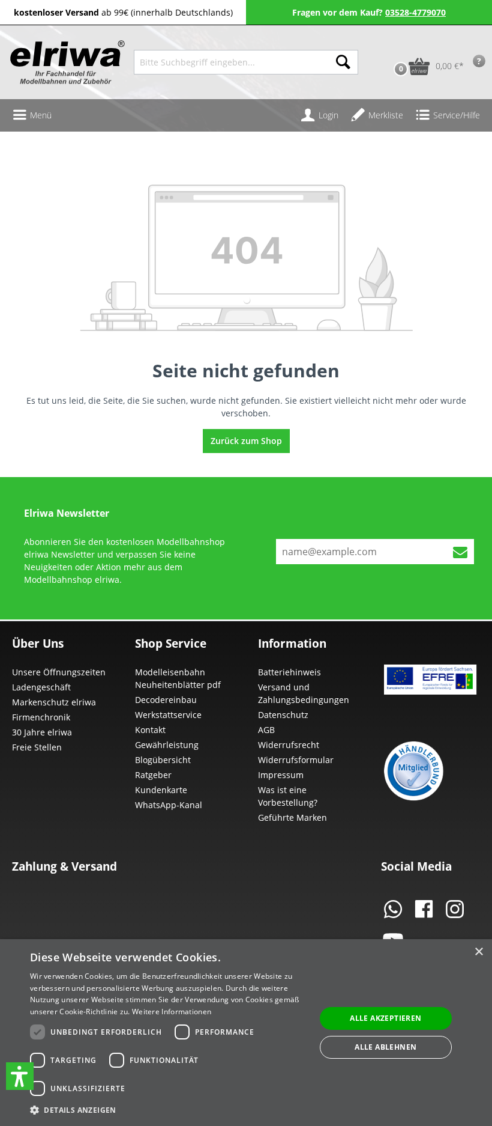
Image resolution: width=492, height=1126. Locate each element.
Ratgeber (153, 775)
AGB (266, 729)
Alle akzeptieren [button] (385, 1018)
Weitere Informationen (171, 1011)
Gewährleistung (167, 744)
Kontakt (150, 729)
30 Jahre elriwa (42, 732)
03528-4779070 (415, 12)
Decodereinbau (166, 699)
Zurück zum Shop (246, 440)
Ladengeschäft (41, 687)
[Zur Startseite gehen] (66, 62)
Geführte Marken (292, 817)
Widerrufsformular (296, 759)
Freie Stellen (37, 747)
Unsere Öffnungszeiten (59, 672)
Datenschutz (283, 714)
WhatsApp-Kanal (168, 805)
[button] (20, 1076)
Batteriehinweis (289, 672)
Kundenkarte (161, 790)
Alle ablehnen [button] (385, 1047)
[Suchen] (343, 62)
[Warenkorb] (388, 47)
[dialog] (246, 1032)
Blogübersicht (163, 759)
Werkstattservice (168, 714)
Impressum (281, 775)
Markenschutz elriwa (54, 702)
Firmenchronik (41, 717)
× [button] (478, 952)
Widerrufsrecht (288, 744)
